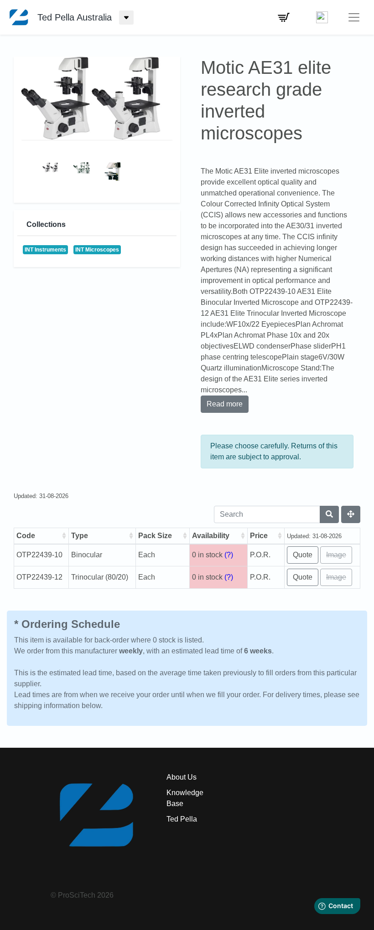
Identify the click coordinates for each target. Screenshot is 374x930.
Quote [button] (302, 555)
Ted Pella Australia (74, 17)
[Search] (329, 514)
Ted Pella (181, 819)
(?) (228, 555)
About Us (181, 777)
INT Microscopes (97, 250)
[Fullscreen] (350, 514)
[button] (284, 17)
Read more (225, 404)
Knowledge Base (184, 798)
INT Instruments (45, 250)
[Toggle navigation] (354, 17)
